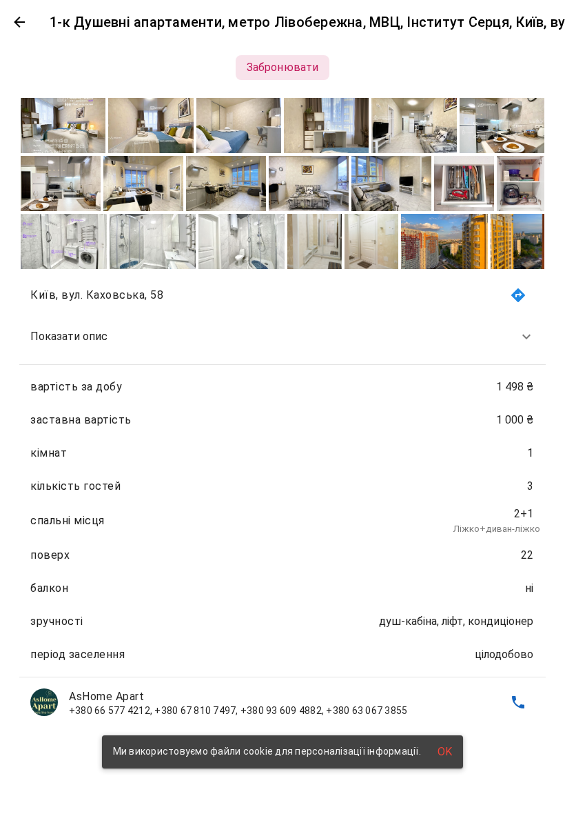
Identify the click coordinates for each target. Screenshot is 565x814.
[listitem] (282, 337)
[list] (282, 498)
